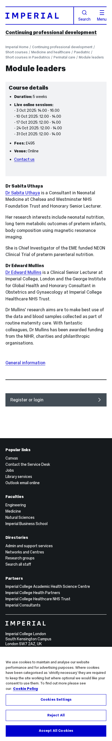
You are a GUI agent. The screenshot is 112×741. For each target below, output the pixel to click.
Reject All (56, 715)
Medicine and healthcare (50, 52)
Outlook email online (22, 482)
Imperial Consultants (23, 605)
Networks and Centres (24, 552)
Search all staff (18, 564)
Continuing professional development (51, 32)
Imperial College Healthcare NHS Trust (37, 598)
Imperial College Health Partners (32, 592)
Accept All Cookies (56, 731)
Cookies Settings (56, 699)
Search (84, 19)
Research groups (20, 558)
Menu (102, 19)
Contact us (24, 159)
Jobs (9, 470)
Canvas (11, 458)
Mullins (23, 272)
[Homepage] (39, 15)
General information (25, 362)
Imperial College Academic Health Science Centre (47, 586)
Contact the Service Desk (27, 464)
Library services (18, 476)
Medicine (13, 511)
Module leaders (91, 57)
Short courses (16, 52)
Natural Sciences (20, 517)
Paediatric (82, 52)
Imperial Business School (26, 523)
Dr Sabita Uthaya (22, 192)
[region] (56, 694)
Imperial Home (17, 47)
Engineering (15, 505)
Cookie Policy (25, 689)
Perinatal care (64, 57)
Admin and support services (29, 545)
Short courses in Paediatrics (27, 57)
